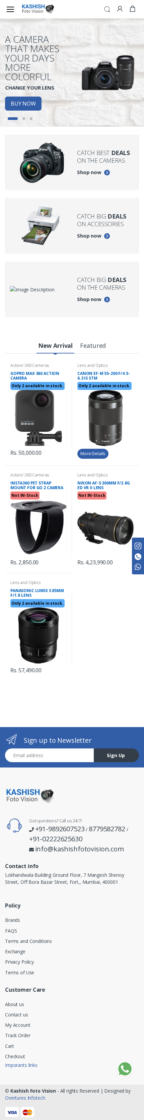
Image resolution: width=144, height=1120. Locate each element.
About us (14, 1004)
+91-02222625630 (55, 838)
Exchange (15, 951)
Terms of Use (19, 972)
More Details (92, 453)
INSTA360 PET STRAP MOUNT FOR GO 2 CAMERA (36, 485)
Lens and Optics (92, 365)
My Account (17, 1025)
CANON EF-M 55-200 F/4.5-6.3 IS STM (103, 376)
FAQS (11, 931)
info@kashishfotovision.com (79, 848)
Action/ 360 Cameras (29, 365)
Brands (12, 920)
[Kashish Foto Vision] (38, 9)
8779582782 (107, 828)
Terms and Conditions (28, 941)
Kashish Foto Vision (33, 1091)
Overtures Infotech (25, 1098)
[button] (107, 9)
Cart (9, 1046)
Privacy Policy (19, 962)
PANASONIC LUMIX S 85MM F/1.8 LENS (37, 593)
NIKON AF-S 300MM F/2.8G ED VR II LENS (103, 485)
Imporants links (21, 1065)
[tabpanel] (72, 72)
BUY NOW (23, 103)
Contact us (16, 1014)
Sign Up (116, 755)
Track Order (17, 1035)
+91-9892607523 (60, 828)
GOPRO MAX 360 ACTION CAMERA (34, 376)
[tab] (55, 346)
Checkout (15, 1056)
